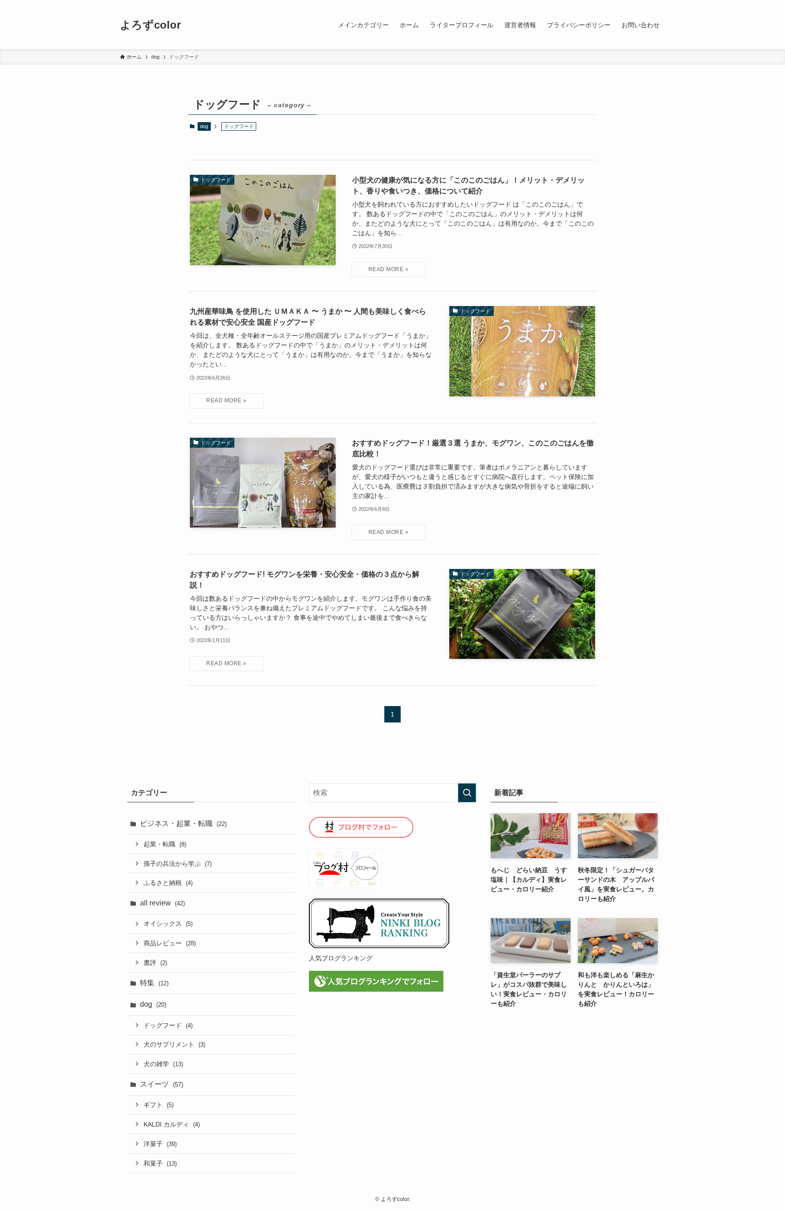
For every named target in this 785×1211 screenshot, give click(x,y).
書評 (155, 962)
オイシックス (168, 923)
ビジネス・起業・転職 (183, 823)
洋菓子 (160, 1143)
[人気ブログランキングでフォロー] (376, 989)
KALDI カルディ (172, 1124)
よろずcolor (150, 25)
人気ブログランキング (341, 958)
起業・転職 (165, 844)
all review (162, 903)
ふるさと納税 (168, 882)
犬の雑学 (163, 1064)
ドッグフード (168, 1025)
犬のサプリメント (174, 1044)
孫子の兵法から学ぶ (178, 863)
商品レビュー (170, 943)
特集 (154, 983)
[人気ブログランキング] (379, 946)
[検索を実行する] (467, 792)
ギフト (159, 1104)
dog (204, 126)
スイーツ (161, 1084)
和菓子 (160, 1163)
